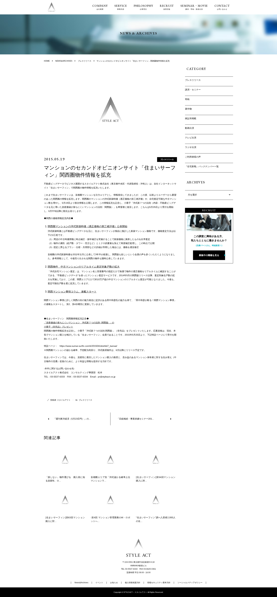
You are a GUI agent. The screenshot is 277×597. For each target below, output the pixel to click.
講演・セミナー (193, 89)
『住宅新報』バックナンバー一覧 (202, 166)
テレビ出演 (190, 137)
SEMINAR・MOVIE (194, 7)
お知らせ (114, 582)
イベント (99, 582)
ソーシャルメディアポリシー (189, 582)
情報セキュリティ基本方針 (158, 582)
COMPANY (100, 7)
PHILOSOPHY (143, 7)
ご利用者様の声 (193, 157)
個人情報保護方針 (132, 582)
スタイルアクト (64, 400)
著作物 (188, 109)
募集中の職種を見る (209, 255)
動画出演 (189, 128)
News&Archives (81, 582)
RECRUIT (167, 7)
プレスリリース (167, 159)
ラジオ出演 (190, 147)
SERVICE (120, 7)
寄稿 (187, 99)
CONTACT (222, 7)
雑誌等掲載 (190, 118)
